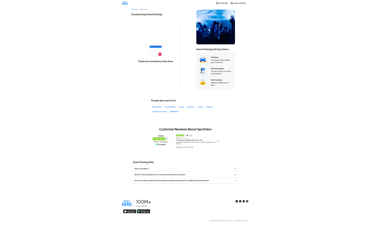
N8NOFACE (174, 112)
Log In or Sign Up (239, 3)
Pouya (181, 107)
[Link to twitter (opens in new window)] (244, 202)
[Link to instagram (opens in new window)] (240, 202)
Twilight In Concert (159, 112)
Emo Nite (190, 107)
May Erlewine (170, 107)
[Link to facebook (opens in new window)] (237, 202)
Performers (134, 9)
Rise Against (157, 107)
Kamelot (209, 107)
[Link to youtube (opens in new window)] (247, 202)
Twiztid (200, 107)
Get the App (223, 3)
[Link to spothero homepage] (126, 203)
